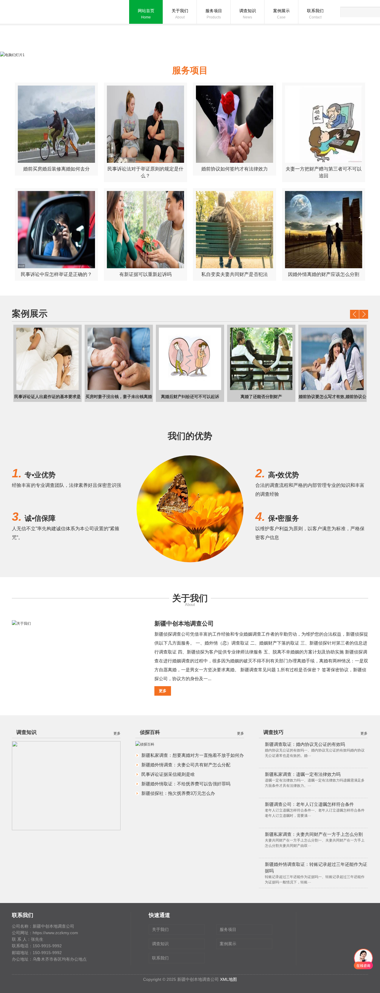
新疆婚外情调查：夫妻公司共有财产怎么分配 (185, 764)
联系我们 (315, 13)
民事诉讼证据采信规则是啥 (168, 774)
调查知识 (247, 13)
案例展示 (281, 13)
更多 (163, 691)
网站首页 (146, 13)
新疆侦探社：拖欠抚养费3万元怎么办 (178, 793)
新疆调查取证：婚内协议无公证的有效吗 (305, 744)
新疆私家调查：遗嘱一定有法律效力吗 (303, 774)
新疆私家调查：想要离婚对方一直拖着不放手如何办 (192, 755)
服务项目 (213, 13)
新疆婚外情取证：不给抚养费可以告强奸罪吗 (185, 783)
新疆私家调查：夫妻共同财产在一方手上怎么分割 (314, 834)
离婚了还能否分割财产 (240, 396)
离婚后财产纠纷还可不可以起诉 (169, 396)
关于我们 (180, 13)
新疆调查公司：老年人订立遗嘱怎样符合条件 (309, 804)
